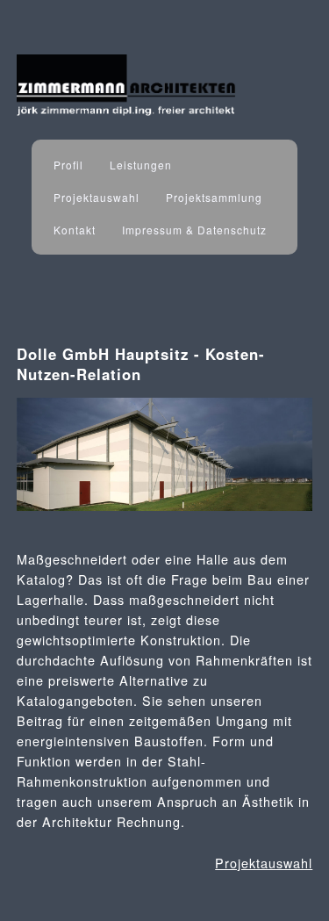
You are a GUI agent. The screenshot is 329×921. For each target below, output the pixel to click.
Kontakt (75, 229)
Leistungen (141, 164)
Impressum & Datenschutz (194, 229)
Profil (68, 164)
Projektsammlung (214, 197)
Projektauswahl (96, 197)
